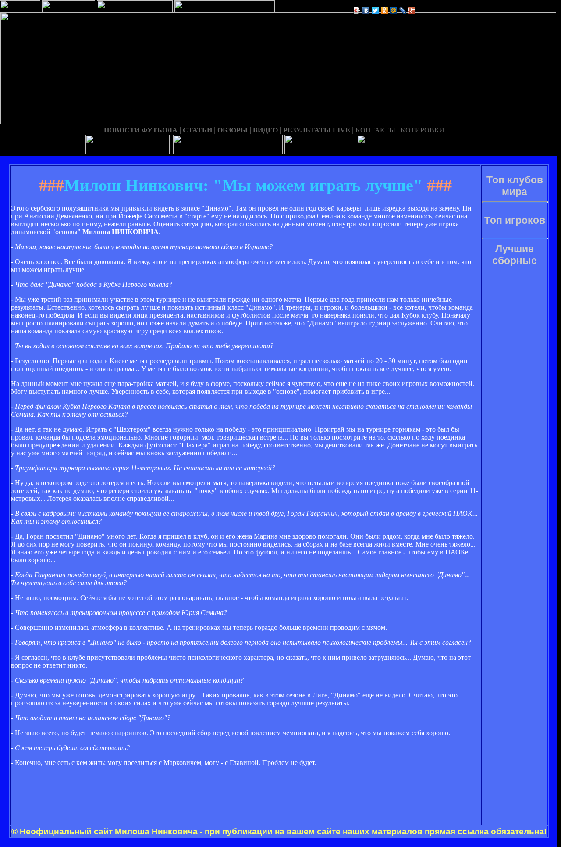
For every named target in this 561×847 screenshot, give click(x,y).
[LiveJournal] (403, 10)
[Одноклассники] (384, 10)
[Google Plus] (412, 10)
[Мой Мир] (393, 10)
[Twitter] (375, 10)
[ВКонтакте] (366, 10)
